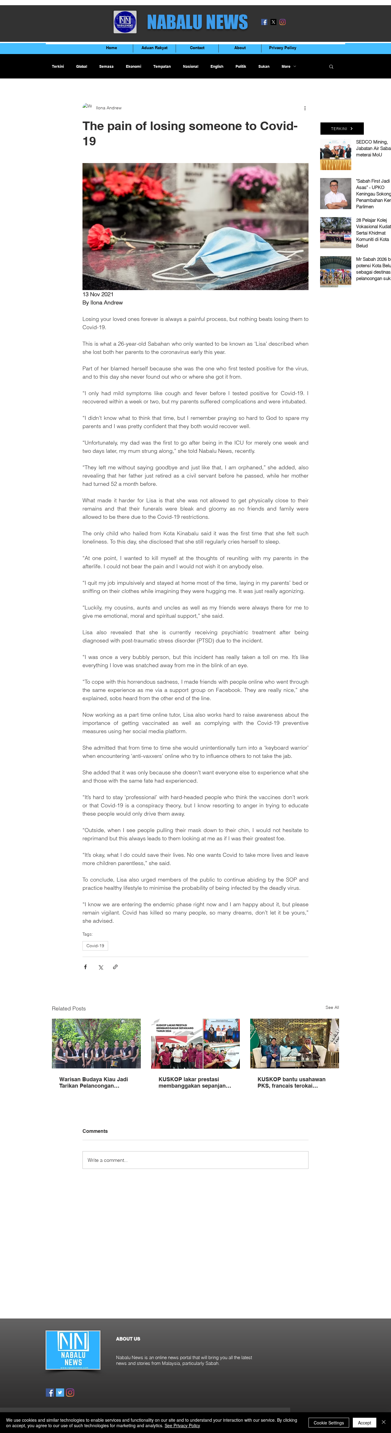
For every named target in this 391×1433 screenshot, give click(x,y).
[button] (331, 66)
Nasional (190, 66)
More (286, 66)
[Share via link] (115, 967)
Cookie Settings (329, 1423)
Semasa (106, 66)
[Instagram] (283, 22)
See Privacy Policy (182, 1425)
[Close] (383, 1422)
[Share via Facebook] (85, 967)
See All (332, 1007)
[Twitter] (60, 1392)
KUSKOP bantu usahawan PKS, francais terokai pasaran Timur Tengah (292, 1082)
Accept (364, 1423)
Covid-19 (95, 945)
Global (81, 66)
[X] (273, 22)
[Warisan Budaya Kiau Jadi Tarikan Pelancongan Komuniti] (96, 1043)
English (216, 66)
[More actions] (305, 107)
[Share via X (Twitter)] (100, 967)
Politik (241, 66)
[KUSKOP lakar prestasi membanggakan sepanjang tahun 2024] (195, 1044)
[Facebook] (264, 22)
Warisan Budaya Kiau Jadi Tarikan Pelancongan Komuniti (93, 1082)
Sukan (263, 66)
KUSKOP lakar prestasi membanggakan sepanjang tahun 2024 (194, 1082)
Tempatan (162, 66)
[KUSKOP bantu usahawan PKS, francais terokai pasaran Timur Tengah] (294, 1043)
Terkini (58, 66)
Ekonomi (133, 66)
